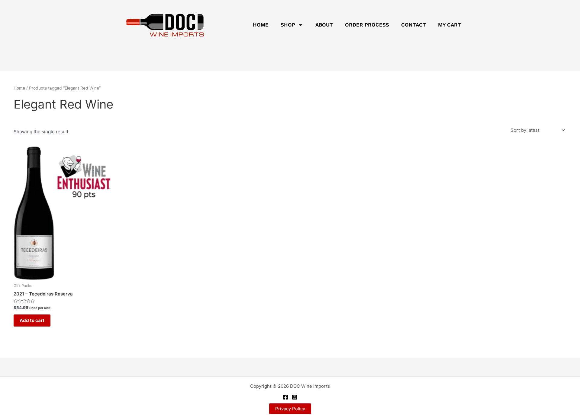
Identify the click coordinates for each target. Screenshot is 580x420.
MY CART (449, 25)
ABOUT (324, 25)
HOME (261, 25)
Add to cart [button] (32, 320)
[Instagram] (294, 397)
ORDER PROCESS (367, 25)
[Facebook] (285, 397)
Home (19, 88)
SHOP (288, 25)
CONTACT (413, 25)
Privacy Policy (290, 409)
